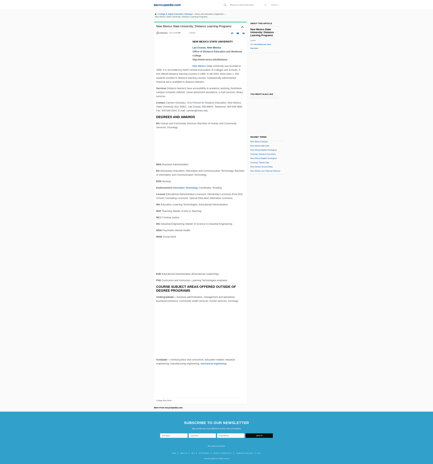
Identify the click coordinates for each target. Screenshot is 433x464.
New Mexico (214, 47)
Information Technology (185, 187)
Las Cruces (199, 47)
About (260, 44)
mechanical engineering (213, 363)
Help (193, 453)
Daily (259, 453)
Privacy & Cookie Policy (223, 453)
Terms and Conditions (244, 453)
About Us (183, 453)
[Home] (167, 4)
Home (174, 453)
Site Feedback (204, 453)
